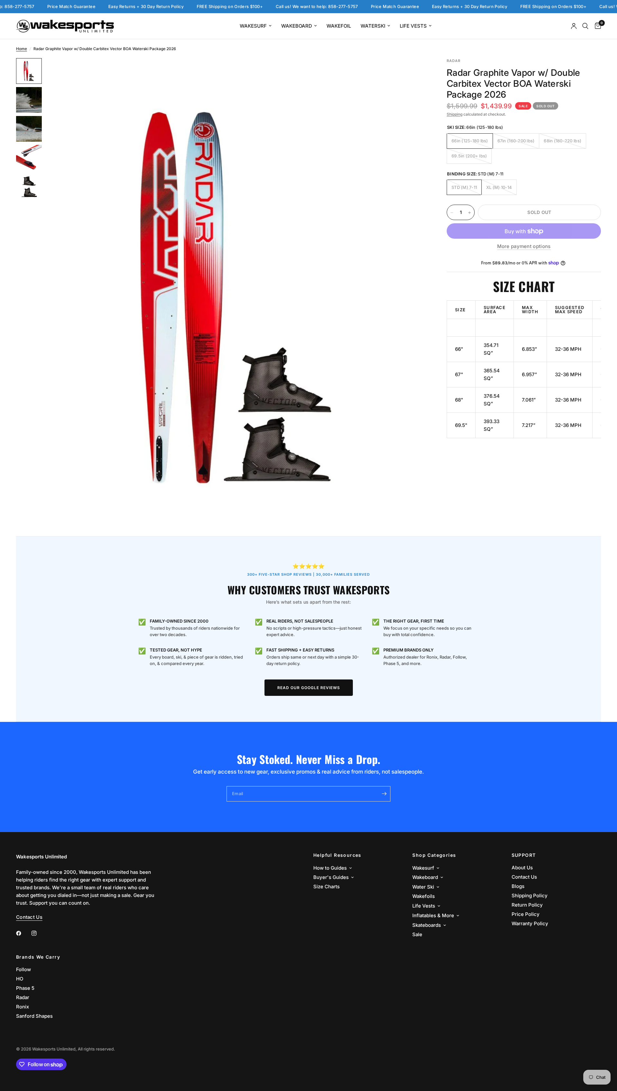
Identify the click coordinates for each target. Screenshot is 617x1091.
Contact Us (524, 877)
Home (21, 48)
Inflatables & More (433, 915)
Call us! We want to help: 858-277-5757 (293, 6)
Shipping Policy (530, 895)
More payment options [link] (524, 246)
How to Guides (330, 868)
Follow (23, 969)
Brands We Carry (38, 957)
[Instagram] (38, 933)
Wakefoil (338, 26)
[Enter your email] (384, 794)
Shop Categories (434, 855)
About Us (522, 868)
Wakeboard (296, 26)
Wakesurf (253, 26)
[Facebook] (23, 933)
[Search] (585, 26)
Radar (22, 997)
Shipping (454, 114)
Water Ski (423, 887)
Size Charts (326, 886)
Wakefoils (423, 896)
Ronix (22, 1007)
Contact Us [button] (29, 917)
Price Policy (526, 914)
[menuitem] (255, 26)
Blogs (518, 886)
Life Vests (413, 26)
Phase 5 (25, 988)
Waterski (373, 26)
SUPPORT (524, 855)
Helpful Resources (337, 855)
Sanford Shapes (34, 1016)
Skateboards (426, 925)
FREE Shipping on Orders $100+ (206, 6)
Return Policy (527, 905)
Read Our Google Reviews (308, 687)
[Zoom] (414, 72)
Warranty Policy (530, 923)
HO (19, 979)
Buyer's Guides (331, 877)
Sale (417, 934)
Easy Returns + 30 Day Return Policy (122, 6)
